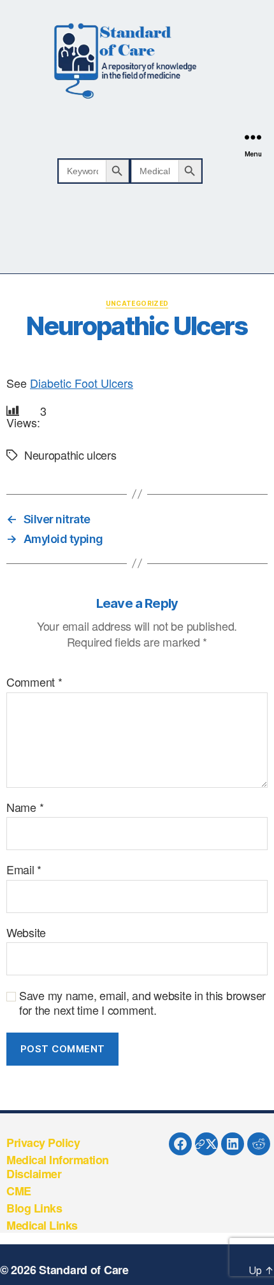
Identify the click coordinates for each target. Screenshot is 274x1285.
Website (26, 933)
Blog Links (34, 1208)
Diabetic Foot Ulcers (81, 383)
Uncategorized (137, 303)
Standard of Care (84, 1269)
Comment (34, 682)
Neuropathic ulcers (70, 454)
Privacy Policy (43, 1142)
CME (18, 1191)
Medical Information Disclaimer (57, 1167)
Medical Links (42, 1225)
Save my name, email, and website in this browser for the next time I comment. (142, 1002)
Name (24, 807)
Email (23, 870)
